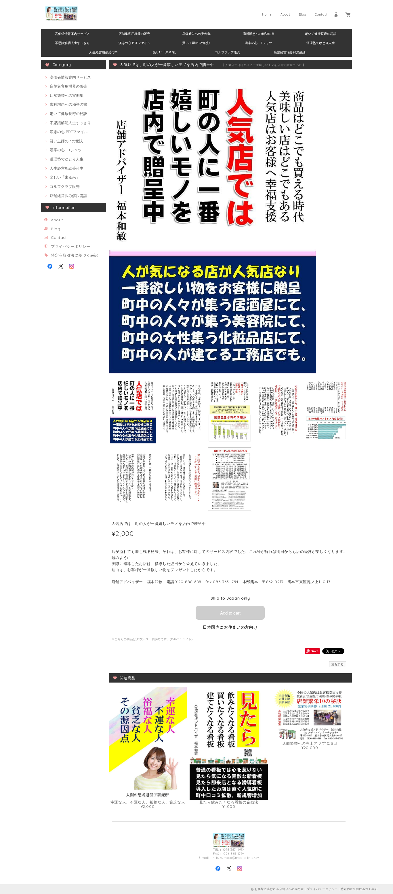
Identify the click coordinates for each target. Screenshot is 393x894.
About (285, 14)
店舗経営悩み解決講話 (290, 52)
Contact (321, 14)
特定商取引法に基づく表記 (74, 255)
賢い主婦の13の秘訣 (196, 43)
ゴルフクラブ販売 (227, 52)
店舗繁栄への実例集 (196, 34)
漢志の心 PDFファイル (134, 43)
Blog (302, 14)
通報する (337, 664)
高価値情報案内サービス (72, 34)
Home (267, 14)
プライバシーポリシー (70, 246)
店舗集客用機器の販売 (134, 34)
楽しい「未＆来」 (165, 52)
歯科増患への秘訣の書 (258, 34)
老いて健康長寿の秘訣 (321, 34)
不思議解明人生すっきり (72, 43)
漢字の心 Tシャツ (258, 43)
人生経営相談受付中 (103, 52)
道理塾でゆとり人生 (320, 43)
